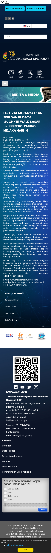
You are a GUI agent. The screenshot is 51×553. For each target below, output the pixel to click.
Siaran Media (10, 306)
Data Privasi (8, 450)
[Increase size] (6, 18)
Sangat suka (13, 489)
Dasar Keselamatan (12, 456)
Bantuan (6, 461)
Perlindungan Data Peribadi (16, 471)
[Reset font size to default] (9, 18)
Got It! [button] (25, 550)
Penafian (6, 445)
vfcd (10, 499)
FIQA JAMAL (8, 137)
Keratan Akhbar (12, 300)
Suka (10, 492)
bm (28, 26)
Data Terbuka (11, 320)
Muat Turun (9, 313)
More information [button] (15, 545)
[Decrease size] (13, 18)
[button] (12, 337)
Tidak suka (13, 496)
